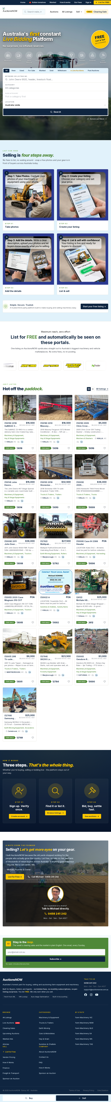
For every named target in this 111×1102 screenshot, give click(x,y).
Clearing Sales (9, 1028)
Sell (78, 12)
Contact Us (43, 1057)
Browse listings (55, 813)
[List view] (92, 389)
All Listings (67, 12)
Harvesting (100, 554)
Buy (31, 1098)
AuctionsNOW (12, 979)
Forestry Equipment (48, 672)
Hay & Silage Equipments (14, 438)
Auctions (54, 12)
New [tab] (13, 71)
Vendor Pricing (9, 1057)
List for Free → (15, 877)
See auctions (92, 816)
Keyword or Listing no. (16, 76)
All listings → (102, 389)
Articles (6, 1044)
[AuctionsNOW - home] (11, 11)
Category (10, 85)
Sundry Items (62, 607)
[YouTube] (96, 994)
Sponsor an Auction (11, 1078)
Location (9, 102)
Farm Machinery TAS (84, 1044)
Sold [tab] (51, 71)
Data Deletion (102, 1090)
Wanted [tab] (42, 71)
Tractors (28, 554)
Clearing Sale (97, 12)
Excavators (29, 728)
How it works (65, 2)
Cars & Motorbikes (47, 1033)
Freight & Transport (11, 1073)
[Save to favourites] (33, 448)
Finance (6, 1068)
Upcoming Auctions (11, 1033)
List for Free (10, 1052)
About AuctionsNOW (47, 1052)
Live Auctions (11, 1023)
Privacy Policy (88, 1090)
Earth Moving (44, 1028)
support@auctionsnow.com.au (96, 990)
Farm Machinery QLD (84, 1028)
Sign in (88, 2)
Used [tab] (22, 71)
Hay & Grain (44, 1039)
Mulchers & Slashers (84, 438)
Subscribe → (55, 959)
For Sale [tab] (31, 71)
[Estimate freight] (22, 441)
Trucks (94, 494)
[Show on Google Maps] (18, 442)
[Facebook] (85, 994)
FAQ (40, 1062)
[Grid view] (89, 389)
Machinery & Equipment (13, 435)
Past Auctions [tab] (93, 71)
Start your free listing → (94, 306)
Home (22, 2)
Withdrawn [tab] (62, 71)
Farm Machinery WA (83, 1039)
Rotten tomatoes (37, 2)
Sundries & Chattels (48, 607)
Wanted (53, 2)
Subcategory (11, 93)
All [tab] (6, 71)
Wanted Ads (8, 1039)
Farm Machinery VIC (83, 1017)
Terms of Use (74, 1090)
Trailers (58, 494)
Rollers (64, 554)
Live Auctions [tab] (78, 71)
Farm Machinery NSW (84, 1023)
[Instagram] (91, 994)
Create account (19, 816)
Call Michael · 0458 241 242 (45, 877)
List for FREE (103, 2)
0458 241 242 (57, 913)
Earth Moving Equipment (50, 554)
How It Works (8, 1062)
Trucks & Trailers (47, 494)
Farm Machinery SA (83, 1033)
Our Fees (78, 2)
